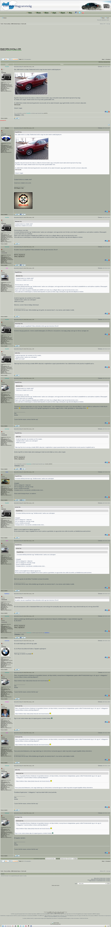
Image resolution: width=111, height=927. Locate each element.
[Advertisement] (55, 36)
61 (6, 662)
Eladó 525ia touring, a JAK (10, 49)
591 (6, 722)
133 (6, 85)
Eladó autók (23, 23)
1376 (8, 490)
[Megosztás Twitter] (107, 112)
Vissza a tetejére (4, 118)
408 (7, 86)
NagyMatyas (47, 632)
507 (7, 398)
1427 (7, 489)
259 (6, 286)
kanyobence (9, 50)
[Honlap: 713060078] (23, 265)
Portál (2, 23)
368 (7, 723)
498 (6, 397)
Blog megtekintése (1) (7, 91)
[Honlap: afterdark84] (23, 214)
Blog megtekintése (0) (7, 152)
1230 (8, 259)
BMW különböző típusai (15, 23)
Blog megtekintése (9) (7, 263)
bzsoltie (46, 463)
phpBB (50, 912)
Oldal (103, 59)
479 (7, 605)
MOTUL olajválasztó (19, 254)
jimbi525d (45, 113)
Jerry (13, 50)
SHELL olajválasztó (19, 256)
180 (7, 663)
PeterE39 (28, 113)
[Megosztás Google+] (109, 112)
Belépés (5, 17)
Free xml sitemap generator (55, 924)
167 (7, 147)
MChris (16, 50)
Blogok (103, 17)
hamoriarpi (29, 463)
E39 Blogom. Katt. (19, 188)
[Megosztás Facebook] (105, 112)
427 (6, 604)
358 (7, 559)
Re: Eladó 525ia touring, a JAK (28, 66)
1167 (7, 258)
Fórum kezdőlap (7, 23)
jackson (19, 50)
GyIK (108, 17)
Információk (17, 104)
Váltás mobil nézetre (55, 885)
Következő (108, 59)
